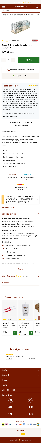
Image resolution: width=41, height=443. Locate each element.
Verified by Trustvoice (10, 116)
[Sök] (37, 10)
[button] (27, 2)
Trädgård (5, 14)
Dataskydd (13, 440)
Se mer (20, 269)
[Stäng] (38, 200)
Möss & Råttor (30, 14)
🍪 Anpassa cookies (24, 440)
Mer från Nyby (7, 208)
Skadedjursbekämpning (17, 14)
